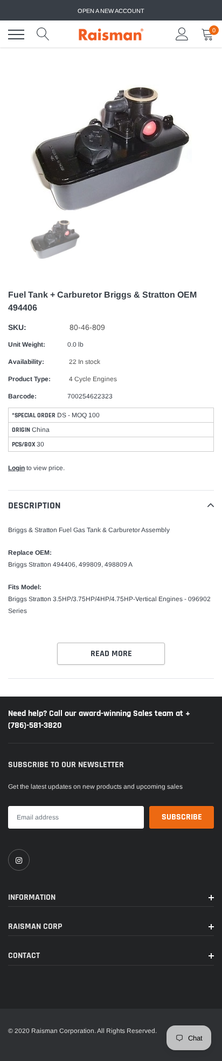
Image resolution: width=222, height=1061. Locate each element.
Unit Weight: (26, 344)
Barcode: (22, 396)
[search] (43, 34)
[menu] (16, 34)
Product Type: (29, 379)
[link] (19, 860)
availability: (26, 362)
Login (16, 468)
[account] (182, 34)
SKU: (17, 327)
